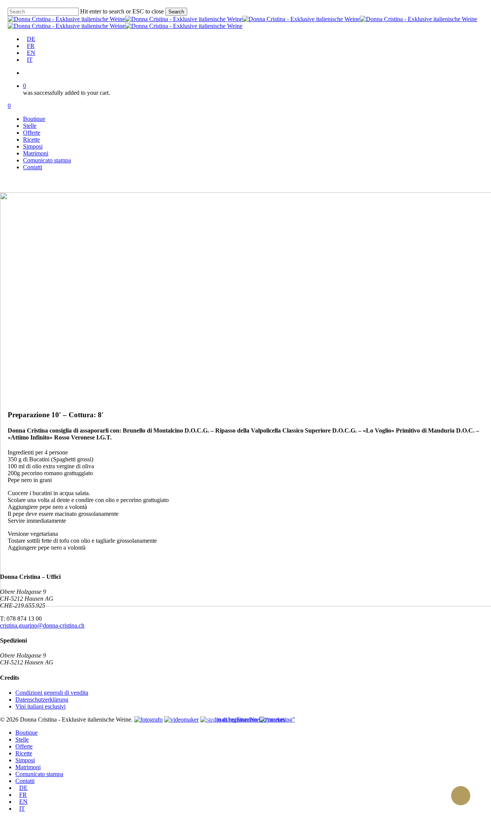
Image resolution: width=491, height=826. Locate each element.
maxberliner (233, 719)
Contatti (25, 781)
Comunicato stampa (39, 774)
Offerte (24, 746)
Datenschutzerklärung (41, 699)
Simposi (25, 760)
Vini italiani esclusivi (40, 706)
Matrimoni (28, 767)
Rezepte (245, 697)
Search (176, 12)
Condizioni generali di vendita (51, 692)
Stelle (22, 739)
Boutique (26, 732)
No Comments (267, 719)
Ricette (23, 753)
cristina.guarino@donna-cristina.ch (42, 625)
